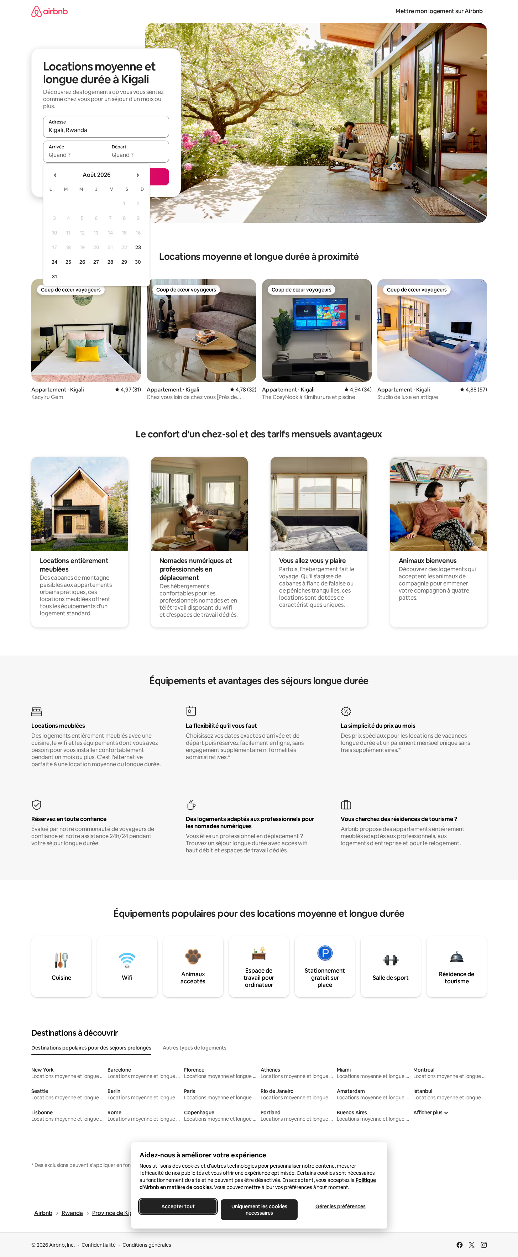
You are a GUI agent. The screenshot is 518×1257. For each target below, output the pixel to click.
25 (68, 262)
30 (138, 262)
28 (110, 262)
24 (54, 262)
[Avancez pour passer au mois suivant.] (137, 175)
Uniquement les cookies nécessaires (259, 1209)
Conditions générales (146, 1245)
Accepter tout (178, 1206)
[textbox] (74, 155)
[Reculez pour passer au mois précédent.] (55, 175)
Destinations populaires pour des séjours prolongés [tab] (91, 1048)
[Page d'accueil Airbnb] (49, 11)
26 (82, 262)
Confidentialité (99, 1245)
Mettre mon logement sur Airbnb (439, 11)
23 (138, 247)
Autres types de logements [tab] (194, 1048)
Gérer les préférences (340, 1206)
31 (54, 276)
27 (96, 262)
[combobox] (106, 130)
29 (124, 262)
